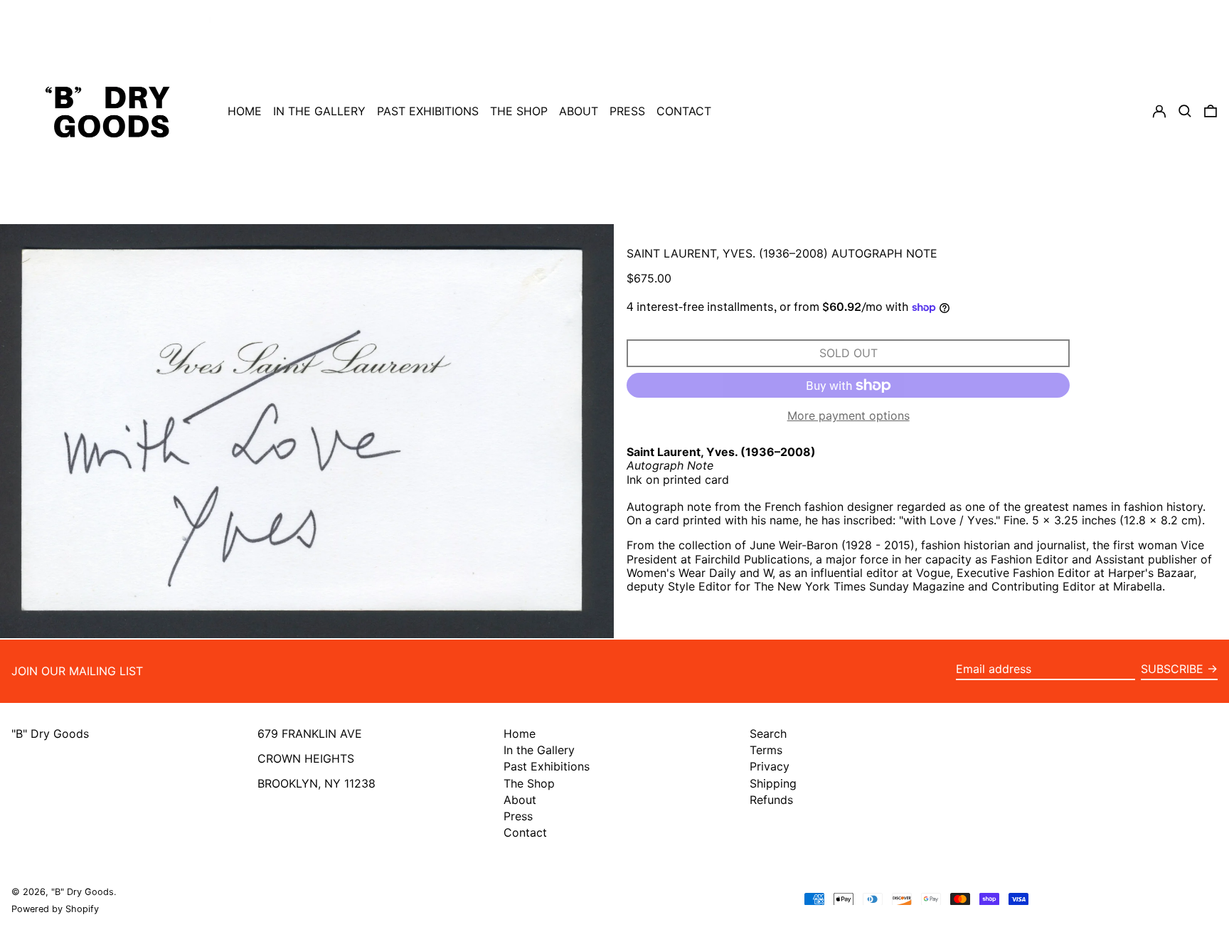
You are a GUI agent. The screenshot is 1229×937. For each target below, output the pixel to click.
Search (768, 733)
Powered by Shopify (55, 909)
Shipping (773, 783)
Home (520, 733)
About (520, 800)
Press (518, 816)
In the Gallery (539, 750)
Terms (766, 750)
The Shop (529, 783)
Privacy (769, 766)
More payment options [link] (848, 416)
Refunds (771, 800)
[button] (1210, 111)
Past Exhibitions (547, 766)
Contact (525, 832)
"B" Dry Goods (50, 733)
